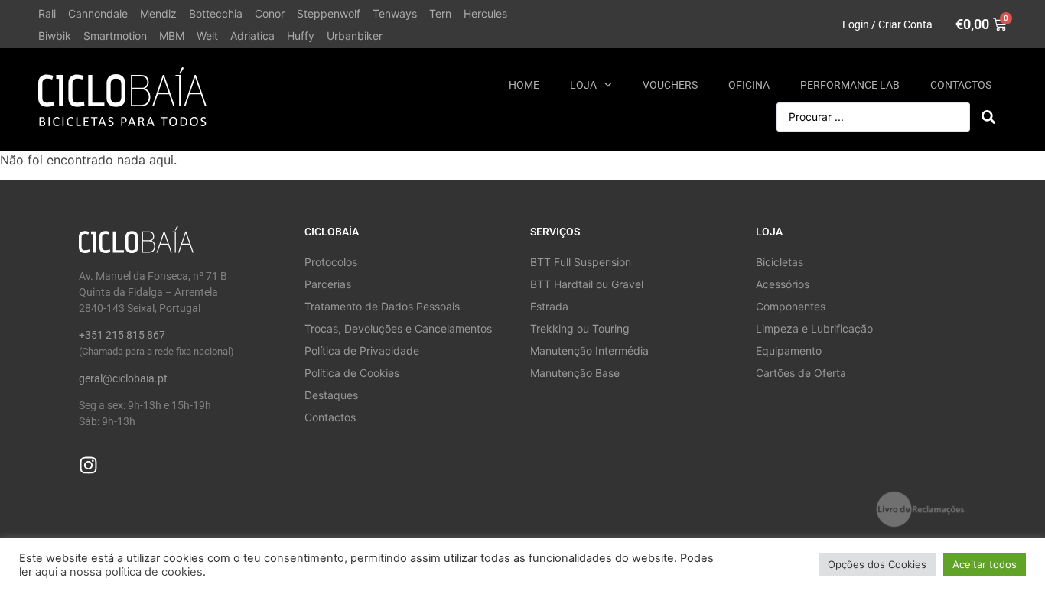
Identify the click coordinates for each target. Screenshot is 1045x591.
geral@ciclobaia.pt (123, 378)
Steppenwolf (328, 13)
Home (524, 85)
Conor (270, 13)
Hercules (485, 13)
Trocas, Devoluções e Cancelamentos (398, 328)
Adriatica (252, 35)
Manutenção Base (575, 372)
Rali (47, 13)
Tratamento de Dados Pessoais (382, 306)
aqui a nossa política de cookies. (120, 572)
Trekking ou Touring (580, 328)
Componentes (790, 306)
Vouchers (670, 85)
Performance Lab (850, 85)
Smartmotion (115, 35)
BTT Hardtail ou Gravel (586, 284)
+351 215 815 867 (122, 335)
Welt (207, 35)
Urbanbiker (355, 35)
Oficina (749, 85)
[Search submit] (988, 117)
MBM (171, 35)
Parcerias (327, 284)
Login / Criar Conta (887, 24)
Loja (583, 85)
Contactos (960, 85)
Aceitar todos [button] (984, 564)
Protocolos (330, 261)
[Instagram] (88, 465)
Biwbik (54, 35)
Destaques (331, 394)
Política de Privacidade (361, 350)
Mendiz (158, 13)
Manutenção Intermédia (589, 350)
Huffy (300, 35)
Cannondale (98, 13)
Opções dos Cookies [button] (877, 564)
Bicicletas (779, 261)
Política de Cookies (351, 372)
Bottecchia (216, 13)
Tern (440, 13)
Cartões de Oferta (801, 372)
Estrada (549, 306)
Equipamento (789, 350)
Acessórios (782, 284)
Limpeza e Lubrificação (814, 328)
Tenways (395, 13)
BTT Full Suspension (580, 261)
